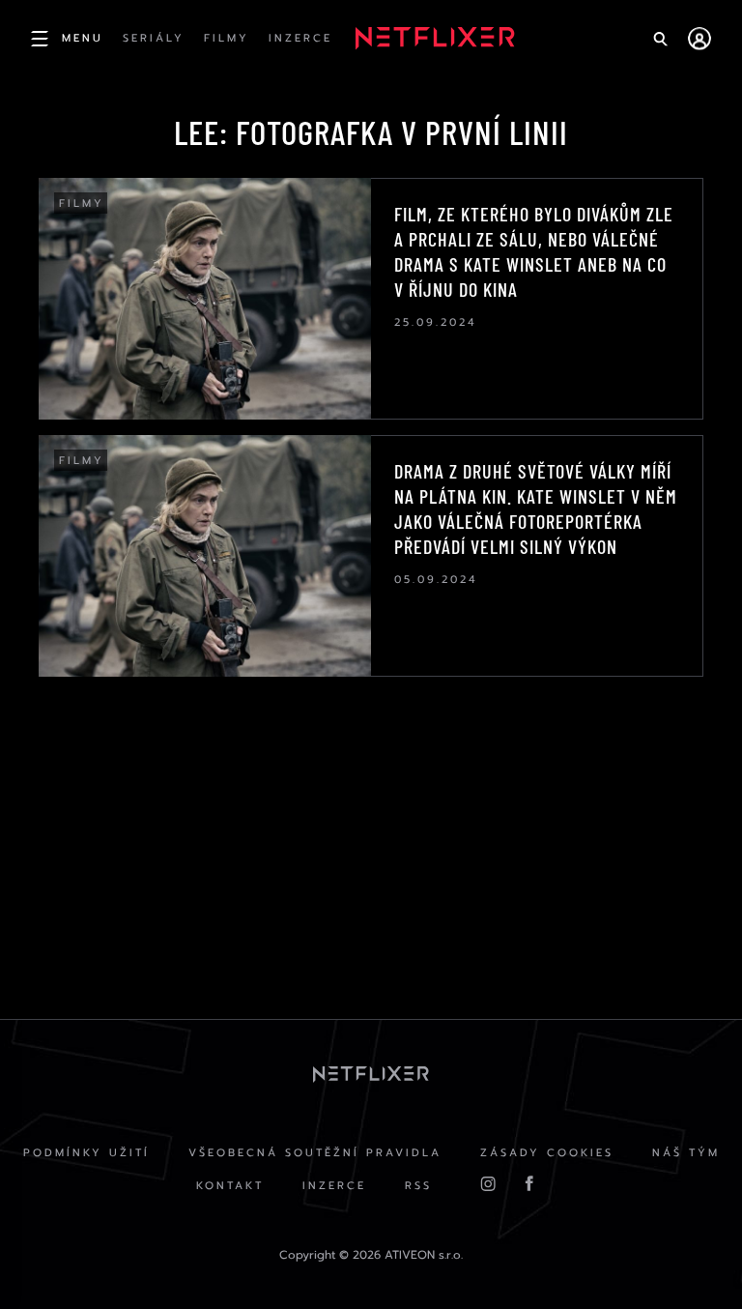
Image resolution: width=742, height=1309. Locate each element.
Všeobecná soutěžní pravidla (315, 1153)
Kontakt (230, 1186)
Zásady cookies (547, 1153)
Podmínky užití (86, 1153)
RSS (418, 1186)
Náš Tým (686, 1153)
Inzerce (334, 1186)
